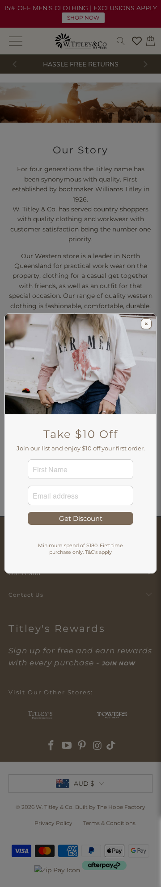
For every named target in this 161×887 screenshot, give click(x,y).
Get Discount (80, 518)
